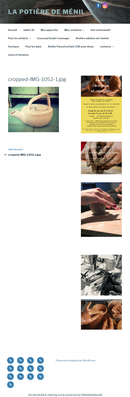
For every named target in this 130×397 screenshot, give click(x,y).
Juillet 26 (28, 30)
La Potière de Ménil (46, 12)
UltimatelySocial (91, 394)
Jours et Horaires (18, 54)
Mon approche (49, 30)
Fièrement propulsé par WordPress (75, 360)
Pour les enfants (18, 38)
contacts (105, 46)
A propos (13, 46)
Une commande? (101, 30)
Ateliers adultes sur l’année (92, 38)
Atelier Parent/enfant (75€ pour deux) (71, 46)
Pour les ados (33, 46)
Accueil (12, 30)
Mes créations (73, 30)
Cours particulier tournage (53, 38)
